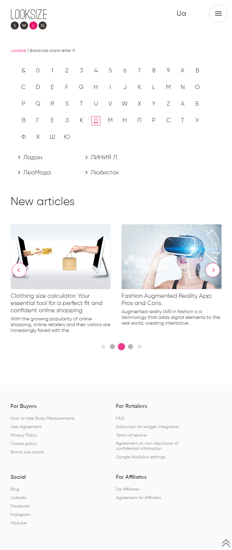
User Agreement (26, 427)
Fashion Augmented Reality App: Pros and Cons (166, 299)
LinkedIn (18, 498)
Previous (19, 270)
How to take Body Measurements (43, 418)
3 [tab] (121, 346)
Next (212, 270)
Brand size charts (27, 452)
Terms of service (131, 435)
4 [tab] (130, 346)
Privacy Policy (24, 435)
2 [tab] (112, 346)
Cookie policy (24, 444)
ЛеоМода (36, 173)
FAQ (120, 418)
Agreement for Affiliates (138, 498)
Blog (15, 489)
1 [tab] (103, 346)
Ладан (32, 157)
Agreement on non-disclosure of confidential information (147, 446)
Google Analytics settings (140, 457)
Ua (181, 13)
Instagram (20, 515)
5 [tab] (139, 346)
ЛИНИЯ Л (103, 157)
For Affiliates (127, 489)
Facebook (20, 506)
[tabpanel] (66, 280)
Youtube (19, 523)
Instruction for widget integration (147, 427)
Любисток (104, 173)
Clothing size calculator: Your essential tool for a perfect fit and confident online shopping (56, 303)
